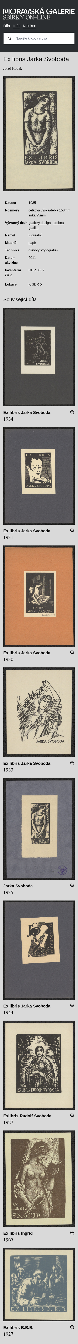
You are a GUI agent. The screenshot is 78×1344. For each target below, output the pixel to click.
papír (32, 243)
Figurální (35, 235)
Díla (6, 26)
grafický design (39, 223)
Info (16, 26)
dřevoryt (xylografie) (43, 250)
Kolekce (29, 26)
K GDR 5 (35, 284)
